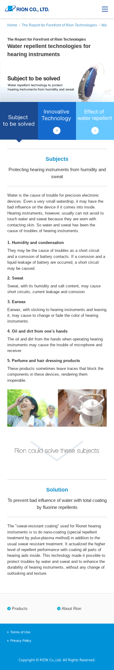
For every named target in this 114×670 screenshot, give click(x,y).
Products (20, 608)
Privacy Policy (20, 640)
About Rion (71, 608)
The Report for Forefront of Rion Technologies (59, 25)
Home (12, 25)
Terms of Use (20, 632)
